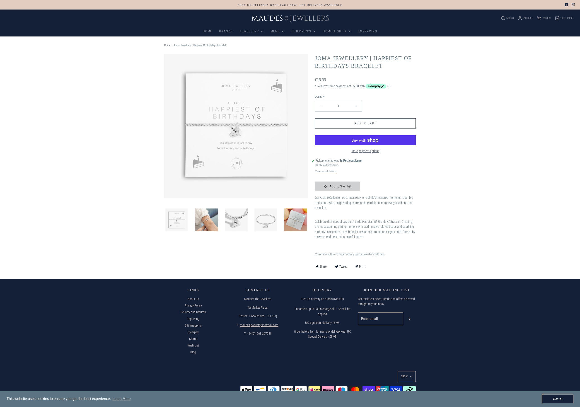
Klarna (193, 339)
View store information (325, 171)
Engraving (193, 319)
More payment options (365, 151)
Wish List (193, 345)
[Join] (409, 319)
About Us (193, 299)
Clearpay (193, 332)
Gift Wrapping (193, 325)
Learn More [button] (121, 399)
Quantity (319, 96)
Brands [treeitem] (226, 31)
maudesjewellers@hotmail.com (259, 325)
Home (167, 45)
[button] (176, 219)
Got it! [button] (558, 399)
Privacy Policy (193, 305)
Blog (193, 352)
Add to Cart (365, 123)
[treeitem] (251, 31)
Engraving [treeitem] (367, 31)
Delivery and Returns (193, 312)
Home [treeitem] (207, 31)
